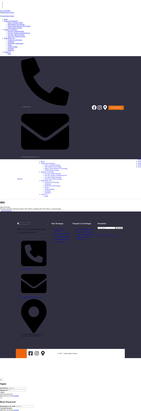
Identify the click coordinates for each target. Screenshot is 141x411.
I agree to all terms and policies (107, 235)
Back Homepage (6, 210)
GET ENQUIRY (5, 11)
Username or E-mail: (8, 406)
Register (16, 396)
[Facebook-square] (30, 353)
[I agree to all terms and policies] (98, 232)
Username (4, 388)
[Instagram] (99, 107)
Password (3, 390)
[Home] (20, 179)
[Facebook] (94, 107)
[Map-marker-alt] (105, 107)
